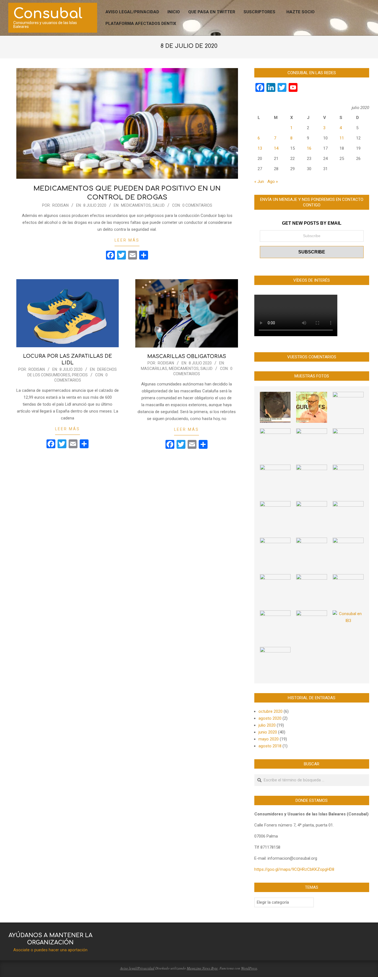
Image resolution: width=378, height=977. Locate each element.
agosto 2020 (269, 718)
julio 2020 (267, 725)
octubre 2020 (270, 711)
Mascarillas (154, 368)
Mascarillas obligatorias (186, 356)
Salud (158, 205)
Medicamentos (136, 205)
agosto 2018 (269, 745)
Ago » (272, 181)
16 (309, 148)
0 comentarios (197, 205)
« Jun (259, 181)
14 (276, 148)
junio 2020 (267, 732)
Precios (80, 375)
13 (260, 148)
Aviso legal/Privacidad (137, 968)
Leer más (127, 240)
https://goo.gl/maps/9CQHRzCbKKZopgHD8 (294, 869)
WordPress (249, 968)
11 (342, 138)
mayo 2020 (268, 739)
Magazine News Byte (202, 968)
